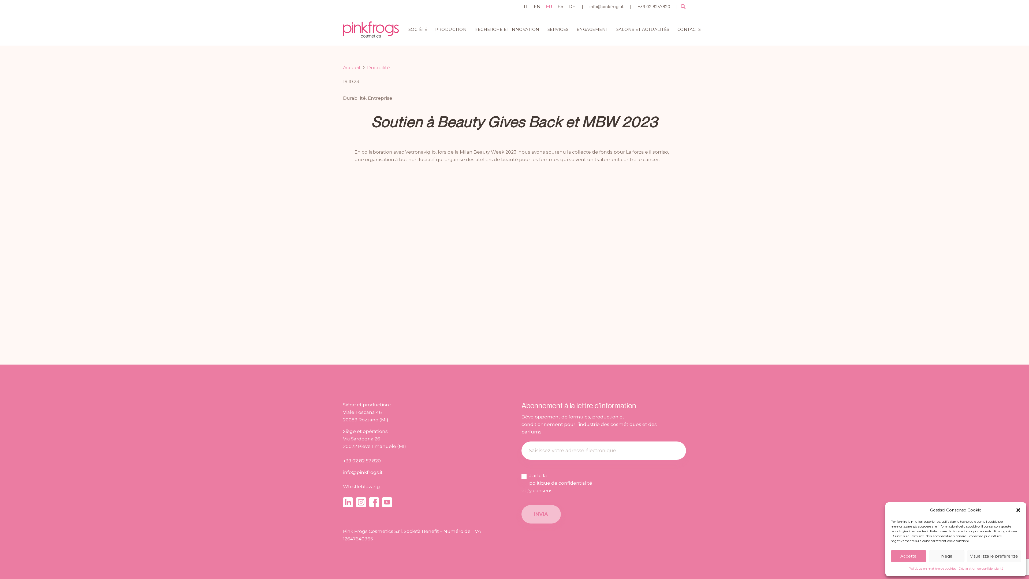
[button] (1018, 510)
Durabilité (354, 98)
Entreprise (380, 98)
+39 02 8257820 (654, 6)
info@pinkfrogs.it (607, 6)
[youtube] (387, 502)
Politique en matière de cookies (932, 568)
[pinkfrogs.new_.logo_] (371, 29)
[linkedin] (348, 502)
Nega (946, 556)
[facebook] (374, 502)
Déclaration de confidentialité (981, 568)
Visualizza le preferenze (994, 556)
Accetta (908, 556)
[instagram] (361, 502)
